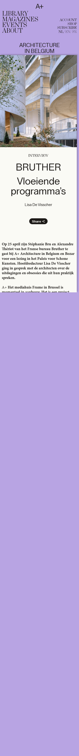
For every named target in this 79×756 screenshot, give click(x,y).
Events (14, 25)
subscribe (67, 28)
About (12, 31)
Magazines (20, 19)
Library (15, 13)
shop (72, 24)
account (68, 20)
